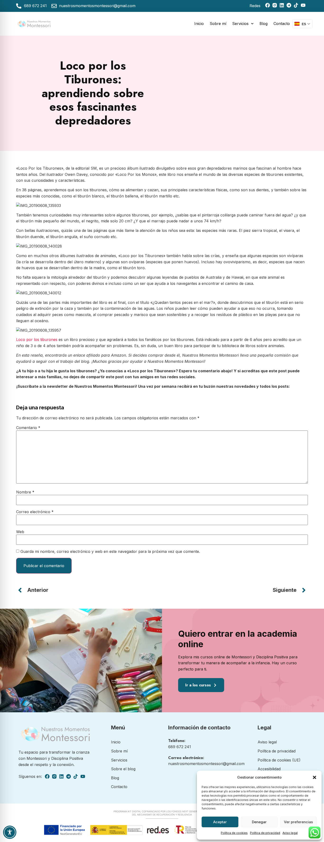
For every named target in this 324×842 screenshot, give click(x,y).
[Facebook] (267, 5)
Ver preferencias (298, 822)
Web (20, 532)
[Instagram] (274, 5)
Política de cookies (234, 833)
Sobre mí (218, 23)
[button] (314, 777)
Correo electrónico (35, 512)
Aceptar (220, 822)
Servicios (240, 23)
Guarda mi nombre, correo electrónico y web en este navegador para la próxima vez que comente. (110, 551)
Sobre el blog (123, 768)
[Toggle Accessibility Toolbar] (10, 832)
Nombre (25, 492)
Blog (263, 23)
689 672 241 (179, 746)
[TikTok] (296, 5)
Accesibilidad (269, 768)
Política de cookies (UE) (279, 760)
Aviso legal (290, 833)
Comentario (28, 428)
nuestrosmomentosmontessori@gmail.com (206, 763)
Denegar (259, 822)
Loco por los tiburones (36, 339)
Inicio (199, 23)
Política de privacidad (265, 833)
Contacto (281, 23)
